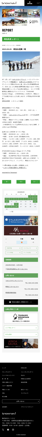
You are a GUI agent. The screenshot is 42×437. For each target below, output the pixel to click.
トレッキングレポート (27, 372)
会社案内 (4, 407)
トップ (4, 368)
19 (16, 204)
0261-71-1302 (11, 423)
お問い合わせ (20, 401)
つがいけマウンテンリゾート (14, 280)
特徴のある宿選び (26, 378)
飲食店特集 (24, 382)
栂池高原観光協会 (11, 292)
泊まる (23, 375)
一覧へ (21, 181)
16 (35, 201)
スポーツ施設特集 (7, 385)
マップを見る (27, 252)
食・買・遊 (5, 378)
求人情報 (4, 396)
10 (7, 201)
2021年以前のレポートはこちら (17, 269)
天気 (3, 393)
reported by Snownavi (9, 172)
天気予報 (9, 248)
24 (7, 206)
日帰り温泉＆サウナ (7, 382)
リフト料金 (10, 252)
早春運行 (14, 82)
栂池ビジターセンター (12, 286)
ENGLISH (24, 368)
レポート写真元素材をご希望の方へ (15, 167)
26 (16, 206)
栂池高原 (18, 45)
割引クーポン (24, 389)
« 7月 (11, 211)
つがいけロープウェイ (19, 79)
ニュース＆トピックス (8, 375)
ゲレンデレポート (7, 372)
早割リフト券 (6, 389)
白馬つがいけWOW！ (26, 82)
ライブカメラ (27, 248)
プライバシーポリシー (27, 407)
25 (11, 206)
